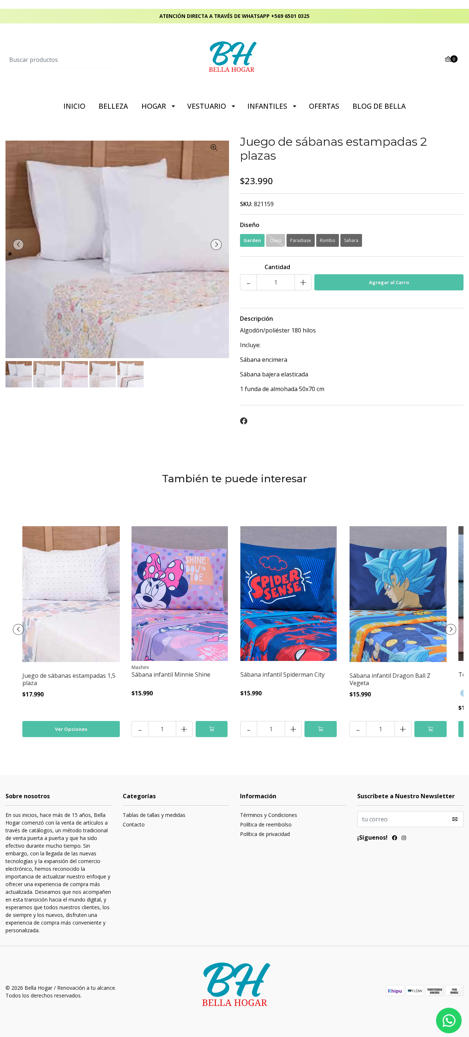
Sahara (351, 240)
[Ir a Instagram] (404, 838)
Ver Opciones (71, 729)
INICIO (74, 106)
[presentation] (18, 244)
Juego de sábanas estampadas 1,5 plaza (68, 679)
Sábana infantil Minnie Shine (171, 674)
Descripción (256, 319)
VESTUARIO (206, 106)
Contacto (134, 824)
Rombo (327, 240)
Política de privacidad (265, 833)
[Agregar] (212, 729)
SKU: (246, 204)
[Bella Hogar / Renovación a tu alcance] (234, 59)
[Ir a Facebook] (394, 838)
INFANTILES (267, 106)
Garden (252, 240)
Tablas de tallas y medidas (154, 814)
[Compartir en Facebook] (243, 421)
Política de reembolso (266, 824)
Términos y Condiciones (268, 814)
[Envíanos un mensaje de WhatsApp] (449, 1020)
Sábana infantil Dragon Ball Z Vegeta (390, 679)
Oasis (275, 240)
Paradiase (300, 240)
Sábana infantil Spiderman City (282, 674)
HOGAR (153, 106)
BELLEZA (113, 106)
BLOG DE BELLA (379, 106)
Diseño (249, 225)
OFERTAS (324, 106)
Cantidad (277, 267)
